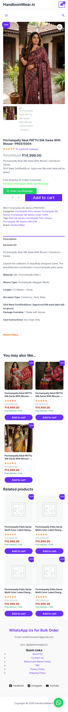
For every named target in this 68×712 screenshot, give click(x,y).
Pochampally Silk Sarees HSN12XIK (20, 221)
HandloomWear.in (19, 4)
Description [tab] (9, 239)
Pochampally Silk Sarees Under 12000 (29, 215)
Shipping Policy (37, 673)
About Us (37, 654)
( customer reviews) (27, 149)
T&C (37, 665)
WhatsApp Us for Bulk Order (34, 630)
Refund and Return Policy (37, 661)
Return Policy (10, 334)
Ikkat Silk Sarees (17, 218)
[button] (63, 15)
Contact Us (37, 657)
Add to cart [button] (18, 417)
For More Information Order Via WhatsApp (26, 183)
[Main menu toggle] (6, 15)
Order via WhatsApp (21, 191)
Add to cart (43, 197)
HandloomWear (17, 225)
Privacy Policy (37, 669)
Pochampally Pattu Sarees (28, 211)
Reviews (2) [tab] (10, 245)
